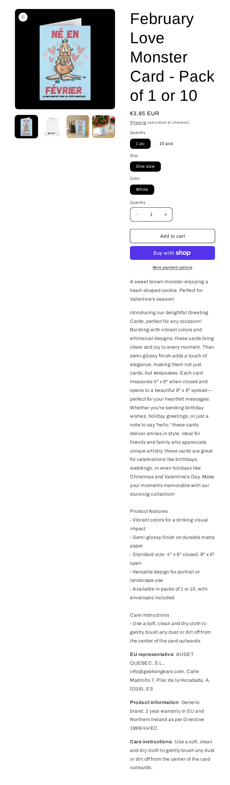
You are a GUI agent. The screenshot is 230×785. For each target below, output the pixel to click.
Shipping (138, 122)
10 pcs (166, 143)
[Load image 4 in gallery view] (77, 126)
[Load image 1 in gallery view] (26, 126)
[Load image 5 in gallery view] (103, 126)
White (142, 189)
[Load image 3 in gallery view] (52, 126)
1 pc (140, 143)
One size (145, 166)
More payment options (173, 267)
